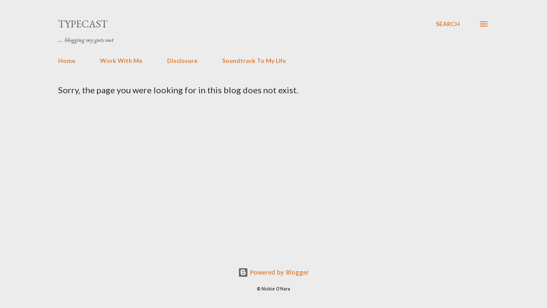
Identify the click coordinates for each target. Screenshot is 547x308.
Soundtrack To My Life (254, 60)
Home (66, 60)
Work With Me (121, 60)
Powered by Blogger (278, 272)
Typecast (83, 23)
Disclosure (182, 60)
